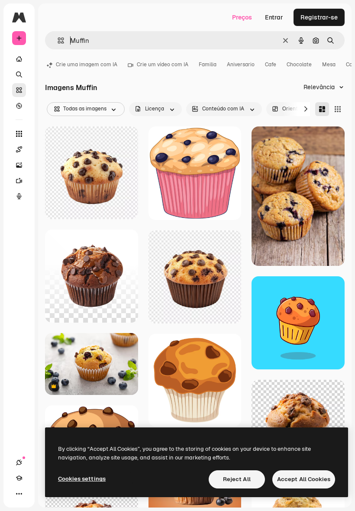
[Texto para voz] (19, 196)
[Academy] (19, 478)
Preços (242, 17)
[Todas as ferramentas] (19, 134)
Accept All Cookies (303, 479)
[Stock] (19, 90)
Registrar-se (319, 17)
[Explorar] (19, 106)
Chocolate (299, 64)
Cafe (270, 64)
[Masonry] (322, 109)
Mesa (329, 64)
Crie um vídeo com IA (162, 64)
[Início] (19, 59)
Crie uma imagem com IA (86, 64)
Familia (207, 64)
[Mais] (19, 494)
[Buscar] (19, 74)
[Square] (338, 109)
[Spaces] (19, 149)
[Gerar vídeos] (19, 181)
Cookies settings (82, 478)
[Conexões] (19, 462)
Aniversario (241, 64)
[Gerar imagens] (19, 165)
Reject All (237, 479)
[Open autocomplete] (57, 40)
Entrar (274, 17)
